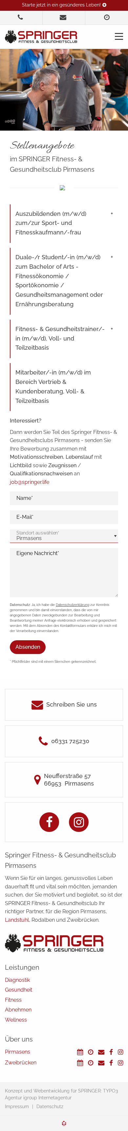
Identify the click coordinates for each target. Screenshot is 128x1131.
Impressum (17, 1106)
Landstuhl (17, 920)
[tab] (64, 223)
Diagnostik (17, 980)
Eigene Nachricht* (37, 553)
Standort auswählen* (37, 532)
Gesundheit (18, 990)
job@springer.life (29, 482)
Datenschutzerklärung (72, 605)
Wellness (16, 1020)
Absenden (27, 647)
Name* (24, 498)
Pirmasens (17, 1052)
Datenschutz (49, 1106)
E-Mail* (24, 517)
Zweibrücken (20, 1062)
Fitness (13, 1000)
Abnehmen (18, 1010)
